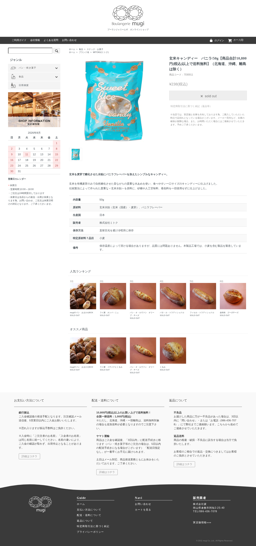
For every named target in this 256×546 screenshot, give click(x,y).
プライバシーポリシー (90, 531)
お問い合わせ (143, 504)
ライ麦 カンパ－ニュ (109, 298)
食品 (81, 49)
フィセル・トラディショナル (202, 298)
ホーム (72, 49)
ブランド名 (84, 52)
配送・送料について (89, 515)
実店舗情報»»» (202, 522)
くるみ (165, 368)
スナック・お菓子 (95, 49)
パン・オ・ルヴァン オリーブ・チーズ (142, 299)
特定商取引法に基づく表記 (93, 526)
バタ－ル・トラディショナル (172, 298)
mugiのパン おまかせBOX (81, 298)
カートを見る (143, 509)
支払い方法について (89, 509)
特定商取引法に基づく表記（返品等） (191, 106)
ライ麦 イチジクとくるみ (111, 368)
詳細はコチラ (29, 456)
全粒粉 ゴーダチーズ (229, 298)
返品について (85, 520)
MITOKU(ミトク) (101, 52)
